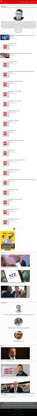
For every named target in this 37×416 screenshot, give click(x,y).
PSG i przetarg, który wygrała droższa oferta (17, 160)
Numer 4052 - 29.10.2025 (13, 221)
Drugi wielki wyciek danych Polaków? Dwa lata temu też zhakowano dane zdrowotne (22, 36)
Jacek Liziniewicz (18, 313)
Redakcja (8, 405)
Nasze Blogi (14, 411)
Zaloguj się (30, 1)
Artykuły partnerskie (29, 403)
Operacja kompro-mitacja (14, 189)
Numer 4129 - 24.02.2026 (13, 103)
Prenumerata (26, 1)
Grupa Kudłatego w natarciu (14, 209)
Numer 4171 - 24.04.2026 (13, 93)
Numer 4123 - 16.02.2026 (13, 113)
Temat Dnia (13, 37)
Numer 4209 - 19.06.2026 (13, 63)
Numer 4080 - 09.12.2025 (13, 172)
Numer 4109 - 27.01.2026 (13, 142)
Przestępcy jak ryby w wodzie (15, 219)
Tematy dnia (3, 253)
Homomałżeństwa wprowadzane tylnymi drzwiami (9, 267)
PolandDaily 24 (20, 412)
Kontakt (11, 405)
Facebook (16, 30)
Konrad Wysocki (18, 340)
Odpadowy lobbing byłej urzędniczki (16, 81)
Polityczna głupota (13, 43)
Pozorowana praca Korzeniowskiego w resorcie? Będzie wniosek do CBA (22, 71)
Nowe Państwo (6, 411)
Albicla (31, 411)
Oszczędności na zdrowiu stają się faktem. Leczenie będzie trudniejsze (13, 282)
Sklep (16, 412)
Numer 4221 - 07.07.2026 (13, 55)
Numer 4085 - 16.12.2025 (13, 162)
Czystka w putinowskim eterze (18, 341)
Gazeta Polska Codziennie (20, 411)
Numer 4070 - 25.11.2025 (13, 191)
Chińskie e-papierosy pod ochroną (15, 101)
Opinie (12, 44)
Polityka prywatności (27, 405)
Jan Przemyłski (18, 326)
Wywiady (2, 345)
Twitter (21, 30)
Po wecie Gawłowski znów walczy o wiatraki (8, 298)
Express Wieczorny (15, 403)
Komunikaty (20, 403)
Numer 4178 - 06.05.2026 (13, 73)
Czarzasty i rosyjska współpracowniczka (16, 140)
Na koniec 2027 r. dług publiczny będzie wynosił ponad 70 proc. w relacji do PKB (14, 376)
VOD (10, 411)
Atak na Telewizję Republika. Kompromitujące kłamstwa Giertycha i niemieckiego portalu (18, 314)
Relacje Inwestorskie (20, 405)
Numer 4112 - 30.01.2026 (13, 132)
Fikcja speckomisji (13, 130)
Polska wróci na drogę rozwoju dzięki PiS (8, 359)
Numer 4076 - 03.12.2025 (13, 181)
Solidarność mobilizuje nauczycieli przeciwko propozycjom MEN (18, 327)
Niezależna (2, 411)
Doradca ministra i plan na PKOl (15, 169)
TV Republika (27, 411)
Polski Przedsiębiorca (7, 403)
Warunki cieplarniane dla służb (15, 110)
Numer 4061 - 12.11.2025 (13, 211)
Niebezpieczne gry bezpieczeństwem (16, 199)
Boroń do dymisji (12, 150)
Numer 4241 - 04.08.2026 (13, 45)
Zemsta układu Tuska (13, 61)
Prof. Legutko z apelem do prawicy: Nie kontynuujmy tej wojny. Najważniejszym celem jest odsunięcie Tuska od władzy (18, 394)
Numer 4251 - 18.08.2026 (13, 38)
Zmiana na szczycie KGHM (14, 120)
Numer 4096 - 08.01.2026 (13, 152)
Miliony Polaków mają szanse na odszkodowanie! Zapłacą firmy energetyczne (23, 179)
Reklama (14, 405)
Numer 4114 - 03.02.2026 (13, 122)
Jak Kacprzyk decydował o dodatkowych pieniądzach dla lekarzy (21, 53)
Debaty (24, 403)
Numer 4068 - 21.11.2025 (13, 201)
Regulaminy (33, 405)
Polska (12, 72)
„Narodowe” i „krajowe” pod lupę (15, 91)
